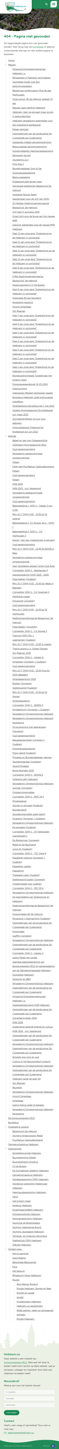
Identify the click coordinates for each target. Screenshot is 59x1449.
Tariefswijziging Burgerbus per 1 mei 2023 (33, 406)
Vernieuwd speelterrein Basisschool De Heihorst (31, 188)
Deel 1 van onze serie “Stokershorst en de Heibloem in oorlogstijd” (33, 369)
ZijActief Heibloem (21, 1244)
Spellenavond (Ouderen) (24, 687)
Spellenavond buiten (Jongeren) (28, 879)
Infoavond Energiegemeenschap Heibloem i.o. (29, 71)
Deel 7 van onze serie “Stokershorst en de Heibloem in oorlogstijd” (33, 317)
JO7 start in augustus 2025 (25, 211)
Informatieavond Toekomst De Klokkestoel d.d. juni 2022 (27, 429)
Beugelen (17, 1087)
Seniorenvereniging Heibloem (27, 1218)
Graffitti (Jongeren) (22, 935)
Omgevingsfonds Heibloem (26, 1214)
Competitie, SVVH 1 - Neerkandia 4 (30, 570)
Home (11, 60)
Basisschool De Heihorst (24, 1131)
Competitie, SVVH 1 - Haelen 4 (27, 953)
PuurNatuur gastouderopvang (27, 1140)
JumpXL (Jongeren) (22, 788)
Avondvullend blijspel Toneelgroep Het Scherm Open (32, 377)
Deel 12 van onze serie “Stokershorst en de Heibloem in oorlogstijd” (32, 244)
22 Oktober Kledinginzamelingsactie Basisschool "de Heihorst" (30, 205)
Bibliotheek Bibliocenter (24, 1262)
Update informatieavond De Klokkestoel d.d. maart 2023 (32, 412)
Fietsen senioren (20, 129)
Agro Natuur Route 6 (27, 1284)
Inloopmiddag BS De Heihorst (27, 914)
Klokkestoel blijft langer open (27, 181)
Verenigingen (15, 1148)
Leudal (20, 1297)
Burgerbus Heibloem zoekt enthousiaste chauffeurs (32, 399)
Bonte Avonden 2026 (23, 770)
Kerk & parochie (20, 1253)
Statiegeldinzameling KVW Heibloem (31, 1005)
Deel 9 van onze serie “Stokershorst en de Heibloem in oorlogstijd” (33, 269)
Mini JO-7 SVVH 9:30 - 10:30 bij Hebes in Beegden (32, 585)
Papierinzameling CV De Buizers (28, 285)
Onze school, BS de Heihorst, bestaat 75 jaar (32, 101)
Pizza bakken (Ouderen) (24, 579)
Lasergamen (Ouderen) (24, 639)
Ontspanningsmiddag (23, 792)
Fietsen (15, 462)
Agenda (12, 436)
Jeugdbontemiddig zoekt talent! (28, 814)
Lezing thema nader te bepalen (28, 1105)
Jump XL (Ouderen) (22, 849)
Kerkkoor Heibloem (22, 1205)
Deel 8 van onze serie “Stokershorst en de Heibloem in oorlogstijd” (33, 291)
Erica (14, 1266)
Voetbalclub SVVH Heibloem (27, 1240)
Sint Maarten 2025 (21, 653)
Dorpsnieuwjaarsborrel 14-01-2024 (30, 384)
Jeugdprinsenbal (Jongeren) (26, 761)
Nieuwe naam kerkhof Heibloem (28, 107)
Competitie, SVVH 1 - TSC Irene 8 (29, 853)
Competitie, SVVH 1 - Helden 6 (28, 657)
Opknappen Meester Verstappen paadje (32, 393)
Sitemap (46, 1446)
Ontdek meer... (15, 1249)
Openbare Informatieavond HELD (29, 444)
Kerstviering (18, 722)
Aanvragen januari (21, 155)
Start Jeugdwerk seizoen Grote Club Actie (33, 566)
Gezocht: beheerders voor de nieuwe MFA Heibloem (33, 227)
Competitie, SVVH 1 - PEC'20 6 (27, 888)
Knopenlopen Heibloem (29, 1301)
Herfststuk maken (21, 596)
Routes (15, 1279)
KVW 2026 (17, 1022)
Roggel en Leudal (25, 1292)
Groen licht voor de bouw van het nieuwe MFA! (33, 218)
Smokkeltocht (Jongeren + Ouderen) (31, 709)
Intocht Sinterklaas (21, 306)
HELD (15, 1196)
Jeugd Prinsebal (20, 766)
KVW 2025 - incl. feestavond (26, 488)
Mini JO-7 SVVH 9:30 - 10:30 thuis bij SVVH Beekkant (30, 672)
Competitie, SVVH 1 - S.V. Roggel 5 (29, 631)
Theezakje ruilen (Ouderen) (26, 875)
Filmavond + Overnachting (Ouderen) (31, 918)
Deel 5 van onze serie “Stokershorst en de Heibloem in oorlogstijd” (33, 334)
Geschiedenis (19, 1257)
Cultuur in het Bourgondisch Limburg (31, 1061)
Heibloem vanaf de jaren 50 (26, 1078)
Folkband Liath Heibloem (25, 779)
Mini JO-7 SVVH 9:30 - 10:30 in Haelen (31, 644)
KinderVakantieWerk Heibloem (27, 1209)
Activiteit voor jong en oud (25, 1057)
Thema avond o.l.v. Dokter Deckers (30, 648)
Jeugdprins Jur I (20, 159)
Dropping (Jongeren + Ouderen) (28, 818)
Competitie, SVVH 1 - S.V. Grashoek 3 (30, 592)
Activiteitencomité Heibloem (26, 1153)
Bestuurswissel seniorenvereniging (29, 146)
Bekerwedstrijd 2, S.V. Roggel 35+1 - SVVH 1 (33, 525)
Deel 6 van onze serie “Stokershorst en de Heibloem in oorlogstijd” (33, 326)
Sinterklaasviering (21, 700)
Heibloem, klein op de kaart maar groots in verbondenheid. (32, 114)
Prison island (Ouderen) (24, 753)
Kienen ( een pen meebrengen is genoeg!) (33, 540)
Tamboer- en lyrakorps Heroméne (29, 1236)
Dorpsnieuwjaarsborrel (23, 172)
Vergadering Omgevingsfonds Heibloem (32, 714)
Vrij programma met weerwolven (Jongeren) (29, 729)
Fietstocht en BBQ (21, 979)
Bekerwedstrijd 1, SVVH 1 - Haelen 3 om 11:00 (32, 507)
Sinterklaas (17, 1100)
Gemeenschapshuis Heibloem (23, 1144)
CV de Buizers (19, 1166)
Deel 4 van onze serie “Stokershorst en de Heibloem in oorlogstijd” (33, 343)
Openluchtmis (19, 388)
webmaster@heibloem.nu (21, 1432)
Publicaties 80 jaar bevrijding (26, 298)
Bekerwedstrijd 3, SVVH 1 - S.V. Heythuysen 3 (27, 533)
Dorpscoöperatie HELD (15, 1362)
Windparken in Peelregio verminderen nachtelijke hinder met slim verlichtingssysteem (31, 82)
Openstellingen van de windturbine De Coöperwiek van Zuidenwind (32, 135)
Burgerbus (13, 1122)
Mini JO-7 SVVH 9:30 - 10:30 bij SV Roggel (29, 694)
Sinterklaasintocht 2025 (24, 679)
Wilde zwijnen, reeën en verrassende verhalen (35, 1312)
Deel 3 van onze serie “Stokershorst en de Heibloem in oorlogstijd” (33, 352)
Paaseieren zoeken (21, 866)
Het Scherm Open (21, 1201)
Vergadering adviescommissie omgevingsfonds (27, 455)
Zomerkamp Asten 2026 (24, 1018)
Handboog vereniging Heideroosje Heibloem (29, 1185)
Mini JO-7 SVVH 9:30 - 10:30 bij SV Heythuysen (29, 611)
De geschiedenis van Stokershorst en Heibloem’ (30, 899)
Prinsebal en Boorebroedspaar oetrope (32, 757)
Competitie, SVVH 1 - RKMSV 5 (27, 705)
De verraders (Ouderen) (24, 827)
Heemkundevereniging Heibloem (29, 1192)
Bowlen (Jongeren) (22, 683)
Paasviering (18, 870)
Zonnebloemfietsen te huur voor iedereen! (29, 421)
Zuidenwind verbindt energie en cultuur (32, 1026)
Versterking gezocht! (22, 302)
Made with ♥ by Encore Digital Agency (18, 1446)
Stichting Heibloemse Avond (26, 1227)
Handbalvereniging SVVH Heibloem (30, 1179)
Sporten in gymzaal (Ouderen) (27, 805)
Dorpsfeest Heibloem (23, 974)
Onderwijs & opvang (18, 1126)
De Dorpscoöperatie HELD (21, 1118)
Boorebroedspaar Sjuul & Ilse (27, 168)
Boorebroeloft (19, 809)
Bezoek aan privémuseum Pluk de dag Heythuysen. (31, 92)
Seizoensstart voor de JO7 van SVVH (30, 199)
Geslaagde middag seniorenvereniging (31, 142)
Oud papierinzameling (23, 449)
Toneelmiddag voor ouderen (27, 883)
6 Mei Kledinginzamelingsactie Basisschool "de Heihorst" (27, 278)
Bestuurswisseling (21, 177)
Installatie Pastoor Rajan (24, 194)
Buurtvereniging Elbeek (24, 1157)
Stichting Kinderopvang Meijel (27, 1135)
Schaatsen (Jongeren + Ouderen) (29, 661)
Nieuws (12, 64)
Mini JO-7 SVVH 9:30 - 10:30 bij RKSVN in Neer (33, 551)
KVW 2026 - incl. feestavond (26, 1031)
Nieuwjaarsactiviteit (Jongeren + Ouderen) (28, 742)
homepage (38, 46)
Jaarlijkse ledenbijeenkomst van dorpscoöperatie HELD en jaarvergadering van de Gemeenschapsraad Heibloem (33, 966)
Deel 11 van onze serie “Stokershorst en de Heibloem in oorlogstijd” (33, 252)
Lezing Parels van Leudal (24, 957)
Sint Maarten (18, 311)
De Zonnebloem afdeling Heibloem (30, 1170)
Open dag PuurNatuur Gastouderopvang (33, 466)
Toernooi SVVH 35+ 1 (23, 635)
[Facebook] (53, 1446)
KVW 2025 (17, 484)
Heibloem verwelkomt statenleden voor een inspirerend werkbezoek (32, 122)
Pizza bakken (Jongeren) (24, 626)
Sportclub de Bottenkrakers (26, 1222)
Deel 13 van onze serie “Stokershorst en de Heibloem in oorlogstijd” (32, 235)
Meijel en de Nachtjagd (24, 844)
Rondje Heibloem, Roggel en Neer (34, 1288)
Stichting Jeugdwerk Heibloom (28, 1231)
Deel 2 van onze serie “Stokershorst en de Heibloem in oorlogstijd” (33, 360)
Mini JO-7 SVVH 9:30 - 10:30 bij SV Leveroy (29, 516)
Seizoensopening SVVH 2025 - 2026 (30, 574)
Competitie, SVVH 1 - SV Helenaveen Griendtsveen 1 (30, 833)
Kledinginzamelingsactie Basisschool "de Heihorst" (32, 620)
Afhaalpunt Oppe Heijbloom (26, 1275)
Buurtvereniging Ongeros (25, 1161)
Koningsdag (18, 931)
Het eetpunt (18, 1271)
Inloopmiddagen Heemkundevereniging (32, 151)
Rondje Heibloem (25, 1319)
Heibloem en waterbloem (30, 1306)
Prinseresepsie (19, 801)
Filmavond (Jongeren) (23, 600)
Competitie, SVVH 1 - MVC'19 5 (28, 796)
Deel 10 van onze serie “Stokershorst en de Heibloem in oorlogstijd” (32, 261)
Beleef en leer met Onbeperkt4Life (29, 440)
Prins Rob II (18, 164)
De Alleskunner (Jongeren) (25, 840)
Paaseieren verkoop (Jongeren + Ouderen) (28, 859)
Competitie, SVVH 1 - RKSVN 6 (27, 774)
